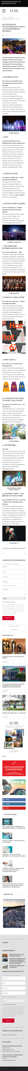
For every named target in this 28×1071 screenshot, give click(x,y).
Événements (10, 17)
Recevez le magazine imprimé (9, 1034)
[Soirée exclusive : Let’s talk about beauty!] (14, 646)
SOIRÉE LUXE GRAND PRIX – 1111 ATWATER (14, 713)
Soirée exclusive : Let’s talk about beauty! (13, 657)
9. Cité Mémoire (9, 445)
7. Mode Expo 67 (8, 360)
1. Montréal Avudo (10, 77)
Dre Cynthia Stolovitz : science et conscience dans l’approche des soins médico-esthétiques (13, 885)
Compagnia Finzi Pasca (15, 96)
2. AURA (5, 137)
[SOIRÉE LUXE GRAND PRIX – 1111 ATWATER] (14, 702)
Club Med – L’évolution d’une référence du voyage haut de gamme (13, 855)
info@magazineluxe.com (8, 1049)
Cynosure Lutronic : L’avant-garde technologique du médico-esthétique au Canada (13, 870)
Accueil (4, 17)
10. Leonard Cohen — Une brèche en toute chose (13, 494)
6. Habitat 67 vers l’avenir (13, 297)
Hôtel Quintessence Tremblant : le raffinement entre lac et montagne (13, 827)
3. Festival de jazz (10, 173)
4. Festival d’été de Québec (14, 203)
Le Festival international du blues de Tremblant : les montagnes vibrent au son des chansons (13, 685)
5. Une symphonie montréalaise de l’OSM (12, 247)
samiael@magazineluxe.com (9, 1060)
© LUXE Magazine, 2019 (14, 1068)
